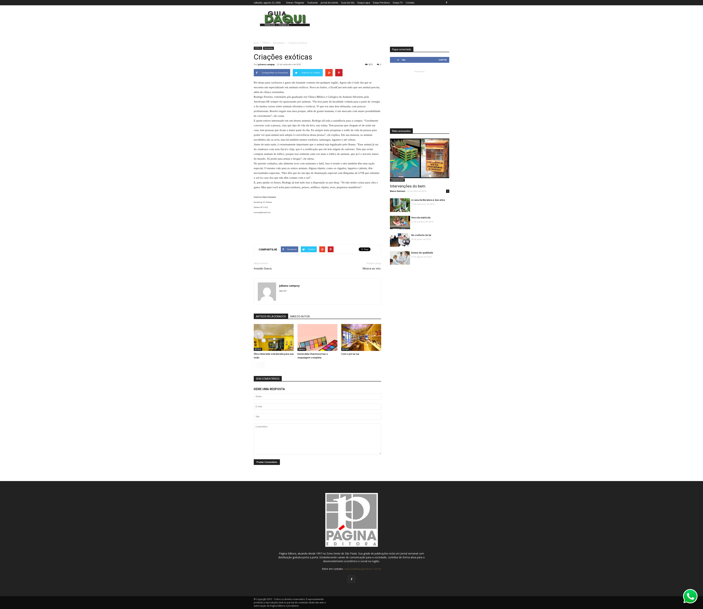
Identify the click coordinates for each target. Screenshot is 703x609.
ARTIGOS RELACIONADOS (271, 316)
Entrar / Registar (295, 2)
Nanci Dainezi (397, 191)
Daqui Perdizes (381, 2)
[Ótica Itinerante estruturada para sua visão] (274, 337)
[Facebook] (446, 2)
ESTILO (258, 48)
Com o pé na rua (350, 354)
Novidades (268, 48)
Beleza (302, 349)
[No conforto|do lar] (400, 240)
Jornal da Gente (329, 2)
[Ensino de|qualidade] (400, 258)
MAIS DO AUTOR (300, 316)
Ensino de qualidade (422, 252)
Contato (410, 2)
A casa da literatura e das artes (428, 200)
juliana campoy (266, 64)
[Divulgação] (317, 337)
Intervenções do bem (407, 186)
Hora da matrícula (420, 217)
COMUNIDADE (397, 180)
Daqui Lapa (363, 2)
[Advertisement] (317, 228)
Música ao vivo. (372, 268)
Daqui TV (398, 2)
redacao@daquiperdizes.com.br (362, 569)
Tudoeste (312, 2)
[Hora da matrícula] (400, 222)
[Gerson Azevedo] (400, 205)
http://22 (282, 291)
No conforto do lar (421, 235)
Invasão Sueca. (263, 268)
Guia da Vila (347, 2)
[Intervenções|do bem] (419, 158)
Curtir (443, 59)
